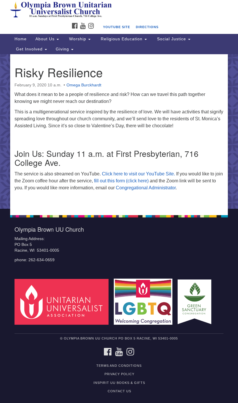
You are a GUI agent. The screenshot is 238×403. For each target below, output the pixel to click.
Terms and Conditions (119, 365)
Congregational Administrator (146, 187)
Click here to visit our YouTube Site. (138, 173)
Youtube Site (116, 27)
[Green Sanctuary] (196, 301)
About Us (45, 39)
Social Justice (171, 39)
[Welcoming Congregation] (145, 301)
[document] (119, 131)
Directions (147, 27)
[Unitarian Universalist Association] (64, 301)
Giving (63, 49)
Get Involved (29, 49)
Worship (78, 39)
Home (21, 39)
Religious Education (121, 39)
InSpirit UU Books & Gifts (119, 382)
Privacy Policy (119, 374)
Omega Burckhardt (83, 85)
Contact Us (119, 391)
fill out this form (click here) (121, 180)
